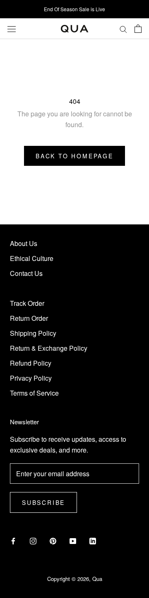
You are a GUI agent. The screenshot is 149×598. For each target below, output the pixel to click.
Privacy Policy (31, 378)
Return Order (29, 318)
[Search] (123, 28)
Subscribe (43, 502)
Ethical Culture (31, 258)
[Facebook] (13, 540)
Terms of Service (34, 393)
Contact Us (26, 273)
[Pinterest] (53, 540)
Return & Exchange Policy (48, 348)
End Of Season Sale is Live (74, 8)
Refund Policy (30, 363)
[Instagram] (33, 540)
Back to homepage (74, 156)
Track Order (27, 303)
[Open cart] (138, 29)
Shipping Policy (33, 333)
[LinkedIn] (92, 540)
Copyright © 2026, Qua (74, 579)
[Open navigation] (11, 28)
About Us (23, 243)
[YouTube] (73, 540)
